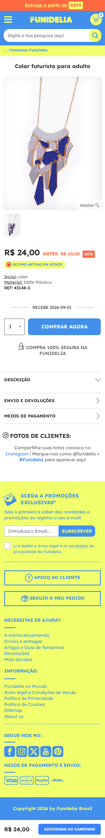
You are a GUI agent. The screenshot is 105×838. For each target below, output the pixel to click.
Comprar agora (64, 326)
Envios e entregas (23, 641)
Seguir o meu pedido (56, 598)
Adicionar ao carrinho (69, 829)
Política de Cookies (24, 704)
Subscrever (77, 531)
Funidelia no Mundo (25, 686)
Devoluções (16, 653)
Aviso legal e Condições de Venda (40, 692)
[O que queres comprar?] (8, 19)
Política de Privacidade (28, 698)
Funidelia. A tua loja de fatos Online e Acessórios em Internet (51, 19)
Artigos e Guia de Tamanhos (34, 647)
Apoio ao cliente (56, 577)
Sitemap (13, 710)
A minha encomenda (26, 635)
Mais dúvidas (18, 659)
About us (14, 716)
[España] (9, 752)
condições (78, 545)
